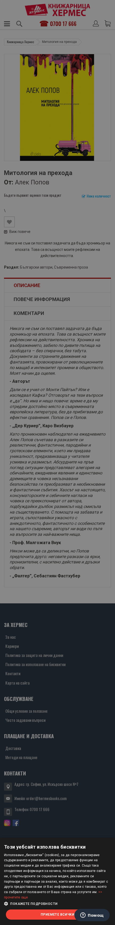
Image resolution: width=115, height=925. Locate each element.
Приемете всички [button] (57, 914)
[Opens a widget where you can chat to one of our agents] (92, 915)
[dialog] (57, 881)
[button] (57, 903)
